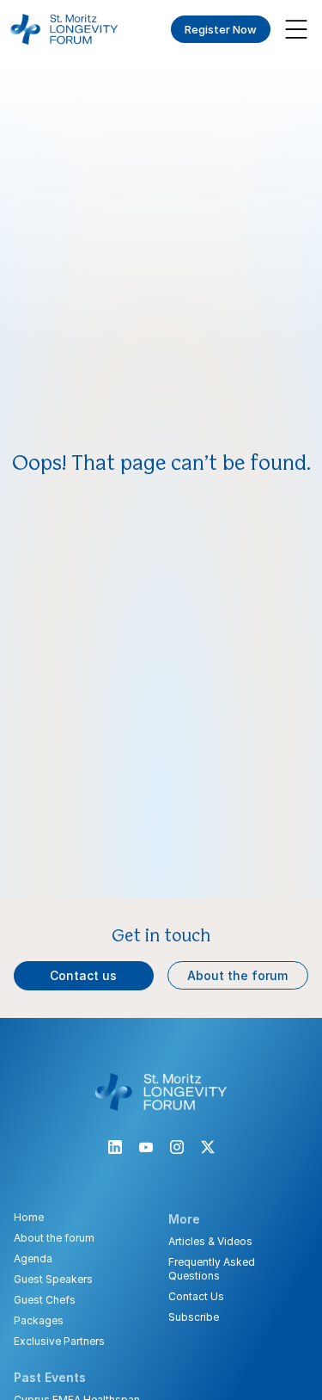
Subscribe (193, 1317)
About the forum (237, 975)
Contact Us (196, 1296)
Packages (39, 1320)
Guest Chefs (45, 1299)
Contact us (83, 975)
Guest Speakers (53, 1279)
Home (29, 1217)
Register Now (221, 29)
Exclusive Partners (59, 1341)
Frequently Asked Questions (211, 1268)
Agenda (33, 1258)
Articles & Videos (210, 1241)
